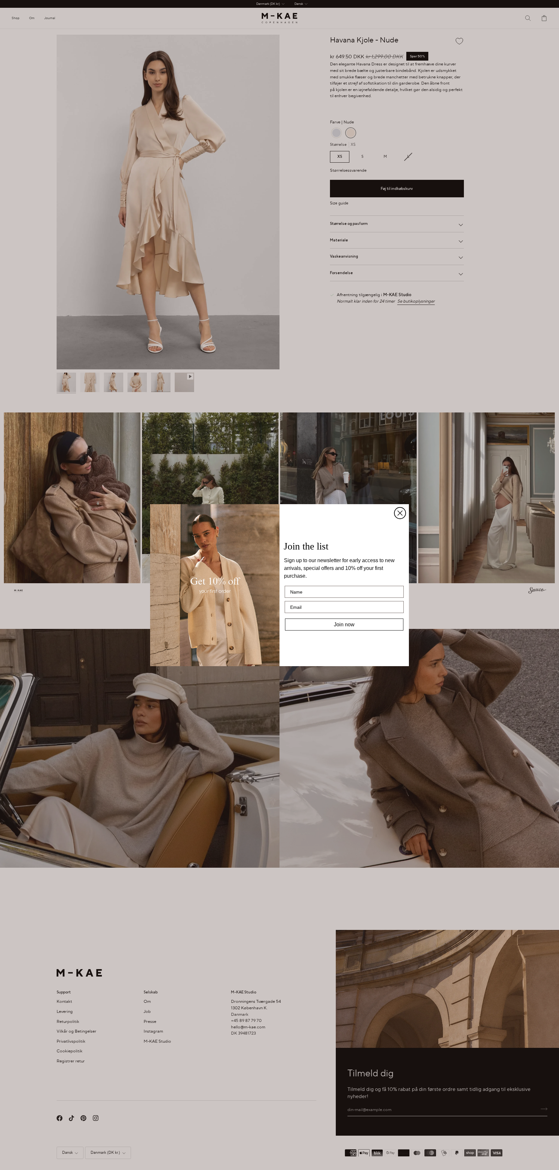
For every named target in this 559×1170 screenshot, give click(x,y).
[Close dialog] (400, 513)
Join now (344, 624)
